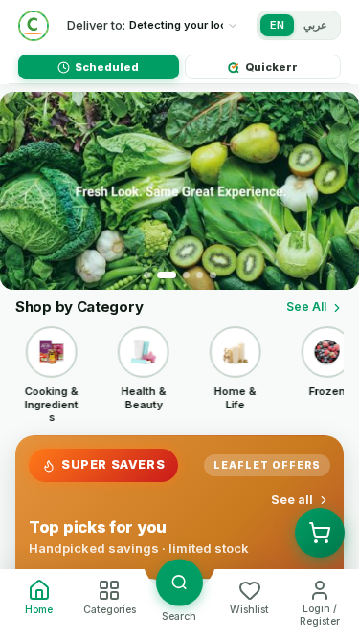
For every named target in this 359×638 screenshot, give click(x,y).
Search (179, 616)
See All (306, 306)
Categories (109, 610)
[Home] (33, 26)
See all (292, 500)
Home (39, 610)
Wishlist (249, 610)
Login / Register (320, 615)
